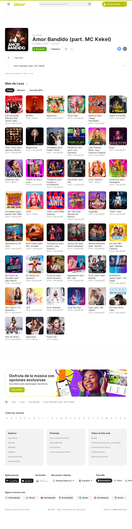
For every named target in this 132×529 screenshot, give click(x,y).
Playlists (11, 452)
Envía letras (55, 447)
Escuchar (40, 49)
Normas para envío (100, 457)
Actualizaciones (15, 457)
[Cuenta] (124, 4)
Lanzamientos (14, 461)
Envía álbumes (56, 443)
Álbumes (12, 447)
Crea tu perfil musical (59, 438)
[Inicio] (6, 402)
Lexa (38, 43)
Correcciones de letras (60, 452)
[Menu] (8, 4)
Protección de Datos (101, 447)
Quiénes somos (98, 452)
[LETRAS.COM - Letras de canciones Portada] (19, 4)
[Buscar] (89, 4)
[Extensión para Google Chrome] (42, 481)
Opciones (72, 49)
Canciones (12, 438)
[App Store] (27, 481)
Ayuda (94, 438)
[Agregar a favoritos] (66, 49)
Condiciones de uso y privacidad (106, 443)
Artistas (11, 443)
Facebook (119, 49)
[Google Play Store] (12, 481)
